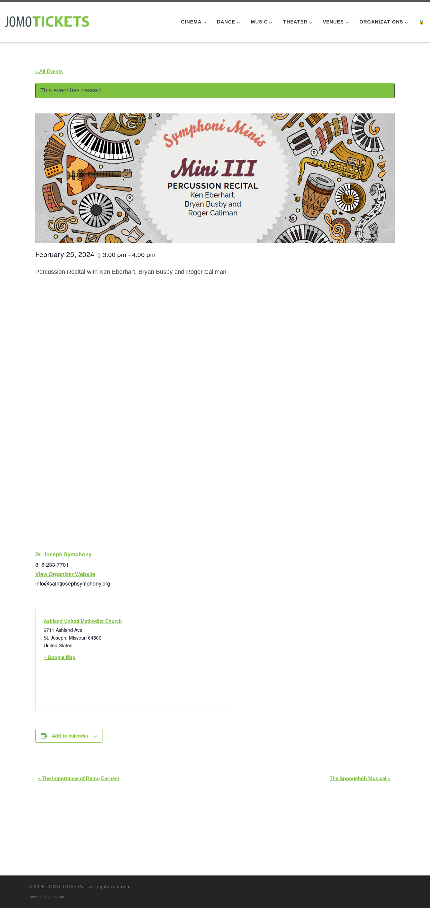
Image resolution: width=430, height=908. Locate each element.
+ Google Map (60, 657)
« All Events (49, 71)
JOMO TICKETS (64, 886)
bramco (59, 897)
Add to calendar (70, 735)
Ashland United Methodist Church (83, 620)
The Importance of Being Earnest (78, 778)
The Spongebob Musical (360, 778)
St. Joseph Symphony (63, 554)
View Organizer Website (65, 574)
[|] (47, 21)
